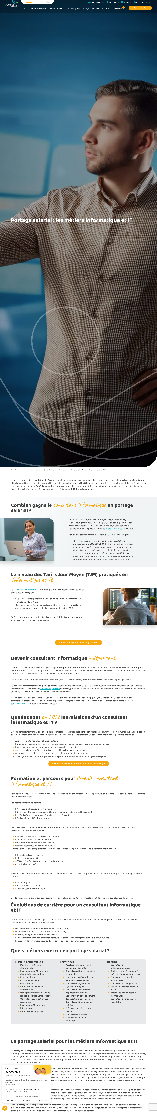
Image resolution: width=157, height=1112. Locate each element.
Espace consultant (143, 2)
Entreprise (45, 2)
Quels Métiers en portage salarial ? (56, 470)
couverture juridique (50, 688)
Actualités (127, 2)
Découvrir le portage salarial (34, 8)
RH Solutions (15, 470)
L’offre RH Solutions (56, 8)
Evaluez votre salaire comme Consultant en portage (78, 763)
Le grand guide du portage (78, 8)
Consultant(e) (31, 2)
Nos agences (114, 2)
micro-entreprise (114, 528)
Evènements (117, 8)
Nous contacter (140, 8)
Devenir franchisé (97, 2)
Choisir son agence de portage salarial (78, 642)
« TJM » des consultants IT (25, 589)
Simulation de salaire (100, 8)
